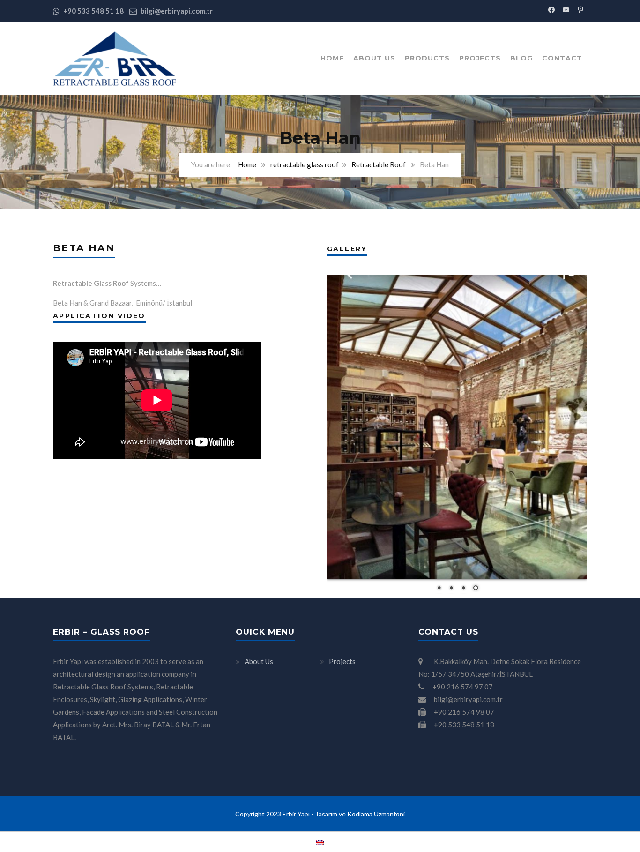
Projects (480, 58)
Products (427, 58)
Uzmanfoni (389, 814)
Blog (521, 58)
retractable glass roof (304, 164)
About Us (374, 58)
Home (332, 58)
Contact (562, 58)
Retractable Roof (378, 164)
